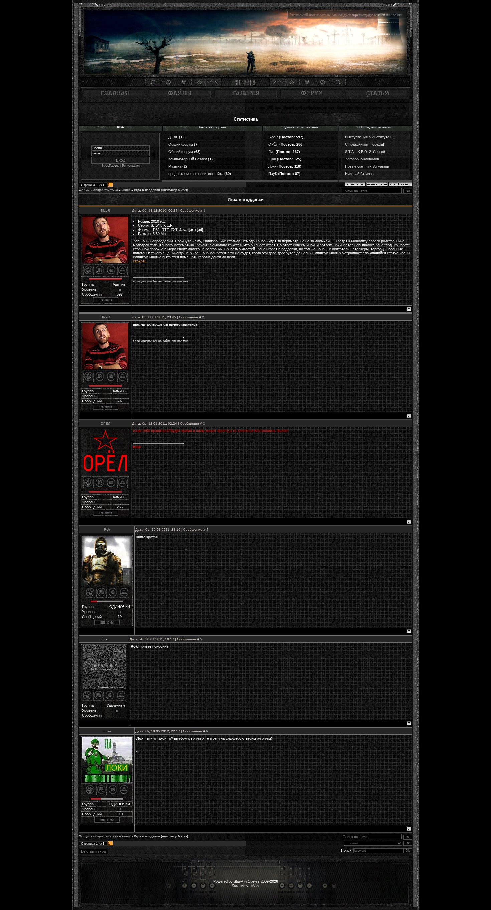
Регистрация (131, 165)
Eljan (272, 159)
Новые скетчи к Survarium (367, 166)
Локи (272, 166)
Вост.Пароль (110, 165)
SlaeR (273, 137)
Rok (107, 530)
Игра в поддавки (147, 190)
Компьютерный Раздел (187, 159)
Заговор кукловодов (362, 159)
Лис (271, 152)
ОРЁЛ (273, 144)
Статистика (246, 119)
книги (126, 190)
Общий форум (180, 144)
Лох (104, 639)
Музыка (174, 166)
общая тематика (105, 190)
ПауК (272, 174)
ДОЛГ (173, 137)
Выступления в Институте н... (370, 137)
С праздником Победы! (364, 144)
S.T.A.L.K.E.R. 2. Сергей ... (367, 152)
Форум (84, 190)
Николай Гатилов (359, 174)
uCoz (255, 885)
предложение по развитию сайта (195, 174)
